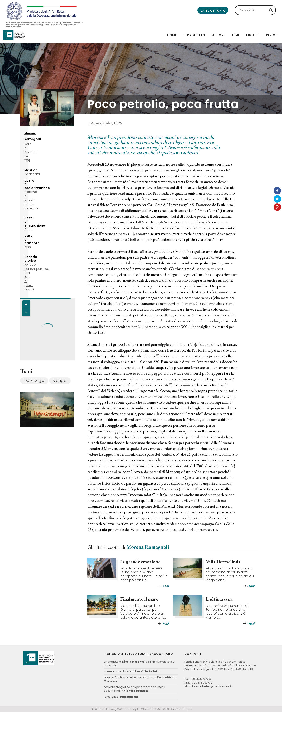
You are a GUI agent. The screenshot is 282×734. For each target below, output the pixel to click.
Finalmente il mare (139, 599)
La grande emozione (140, 562)
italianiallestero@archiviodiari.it (212, 686)
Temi (235, 35)
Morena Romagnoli (147, 547)
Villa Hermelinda (223, 562)
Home (172, 35)
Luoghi (252, 35)
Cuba (28, 229)
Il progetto (194, 35)
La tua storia (213, 10)
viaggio (59, 380)
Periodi (272, 35)
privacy (131, 709)
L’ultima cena (219, 599)
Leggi (165, 586)
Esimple (186, 709)
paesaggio (34, 380)
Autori (218, 35)
